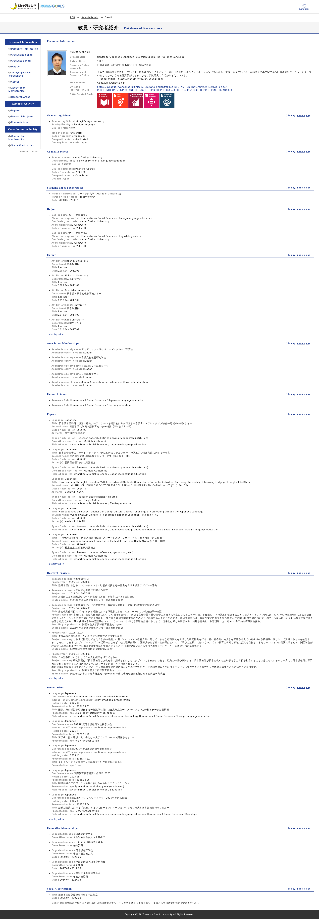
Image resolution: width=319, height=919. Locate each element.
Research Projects (22, 116)
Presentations (20, 122)
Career (15, 81)
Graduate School (21, 60)
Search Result (89, 17)
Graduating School (22, 54)
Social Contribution (22, 145)
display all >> (57, 334)
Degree (15, 66)
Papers (15, 110)
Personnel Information (24, 48)
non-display (303, 115)
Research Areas (20, 97)
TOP (72, 17)
